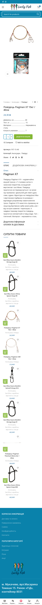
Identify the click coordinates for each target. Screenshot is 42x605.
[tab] (6, 165)
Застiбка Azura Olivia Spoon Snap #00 (12, 486)
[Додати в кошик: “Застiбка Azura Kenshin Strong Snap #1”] (5, 415)
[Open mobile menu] (3, 7)
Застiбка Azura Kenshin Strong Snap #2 (12, 261)
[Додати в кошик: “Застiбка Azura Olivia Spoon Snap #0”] (5, 289)
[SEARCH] (37, 14)
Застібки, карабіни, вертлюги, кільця (12, 268)
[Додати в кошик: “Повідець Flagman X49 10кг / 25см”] (5, 352)
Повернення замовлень (11, 523)
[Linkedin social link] (19, 157)
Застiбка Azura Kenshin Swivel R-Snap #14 (12, 387)
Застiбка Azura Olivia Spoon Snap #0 (12, 295)
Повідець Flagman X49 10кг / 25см (12, 358)
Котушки (5, 550)
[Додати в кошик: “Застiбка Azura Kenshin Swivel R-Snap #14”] (5, 381)
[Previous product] (33, 102)
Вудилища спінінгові (10, 546)
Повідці (24, 102)
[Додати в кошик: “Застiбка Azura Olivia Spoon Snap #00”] (5, 480)
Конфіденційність (9, 531)
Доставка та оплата (9, 519)
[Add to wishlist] (18, 243)
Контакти (5, 535)
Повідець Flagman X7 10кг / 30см (12, 329)
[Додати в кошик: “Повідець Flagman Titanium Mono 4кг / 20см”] (5, 449)
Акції (4, 558)
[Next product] (37, 102)
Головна (7, 102)
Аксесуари (16, 102)
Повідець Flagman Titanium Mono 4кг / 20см (12, 456)
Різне (4, 554)
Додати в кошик (23, 137)
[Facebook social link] (3, 1)
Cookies (5, 527)
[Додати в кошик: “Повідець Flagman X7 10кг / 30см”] (5, 323)
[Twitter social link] (13, 157)
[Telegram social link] (21, 157)
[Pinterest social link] (16, 157)
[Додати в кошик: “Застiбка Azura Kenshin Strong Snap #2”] (5, 255)
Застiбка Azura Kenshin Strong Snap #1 (12, 421)
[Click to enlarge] (7, 74)
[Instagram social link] (5, 1)
